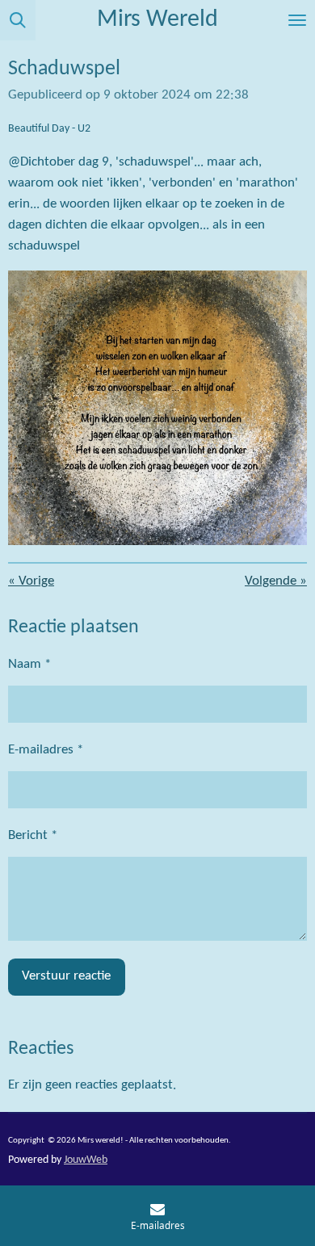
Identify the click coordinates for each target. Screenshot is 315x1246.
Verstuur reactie (66, 976)
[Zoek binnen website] (18, 20)
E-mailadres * (45, 750)
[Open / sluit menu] (297, 20)
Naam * (29, 664)
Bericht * (32, 835)
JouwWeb (85, 1160)
